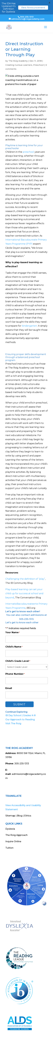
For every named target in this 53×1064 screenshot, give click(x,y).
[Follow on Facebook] (7, 786)
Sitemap (10, 815)
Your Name (12, 632)
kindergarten (29, 325)
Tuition (9, 847)
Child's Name (13, 646)
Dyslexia (10, 828)
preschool (28, 152)
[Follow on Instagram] (13, 786)
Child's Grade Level (17, 661)
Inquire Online (13, 841)
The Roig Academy (18, 61)
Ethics (27, 815)
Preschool (38, 65)
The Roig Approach (16, 835)
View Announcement (33, 7)
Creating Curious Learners (18, 65)
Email (8, 688)
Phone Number (15, 674)
